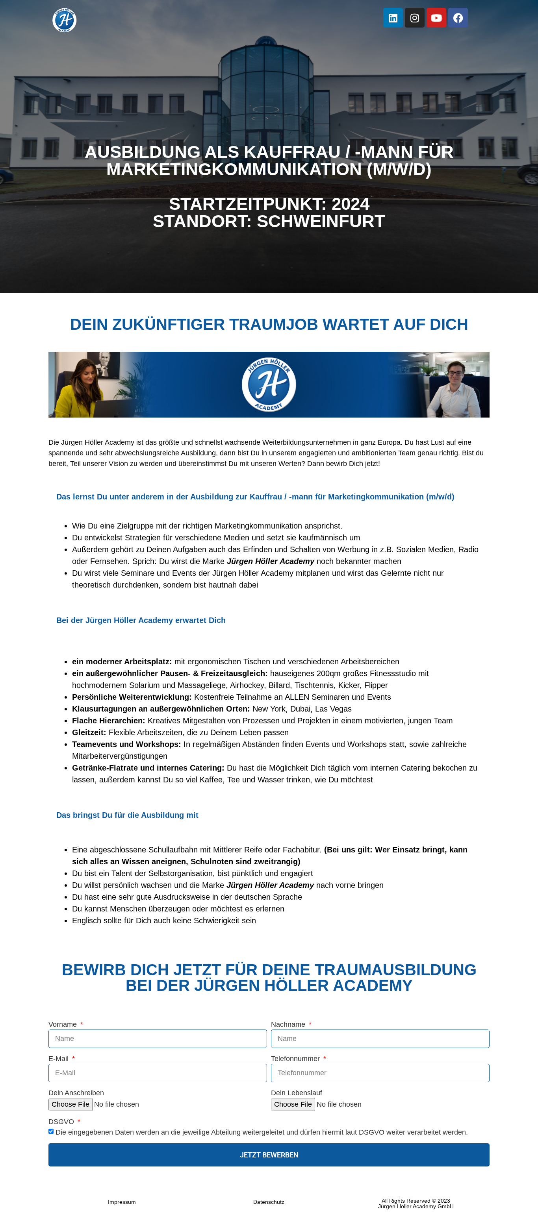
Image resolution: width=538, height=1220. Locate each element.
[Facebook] (458, 18)
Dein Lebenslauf (296, 1093)
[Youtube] (436, 18)
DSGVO (62, 1122)
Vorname (63, 1024)
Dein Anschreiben (76, 1093)
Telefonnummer (296, 1059)
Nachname (289, 1024)
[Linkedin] (393, 18)
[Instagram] (415, 18)
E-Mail (59, 1059)
